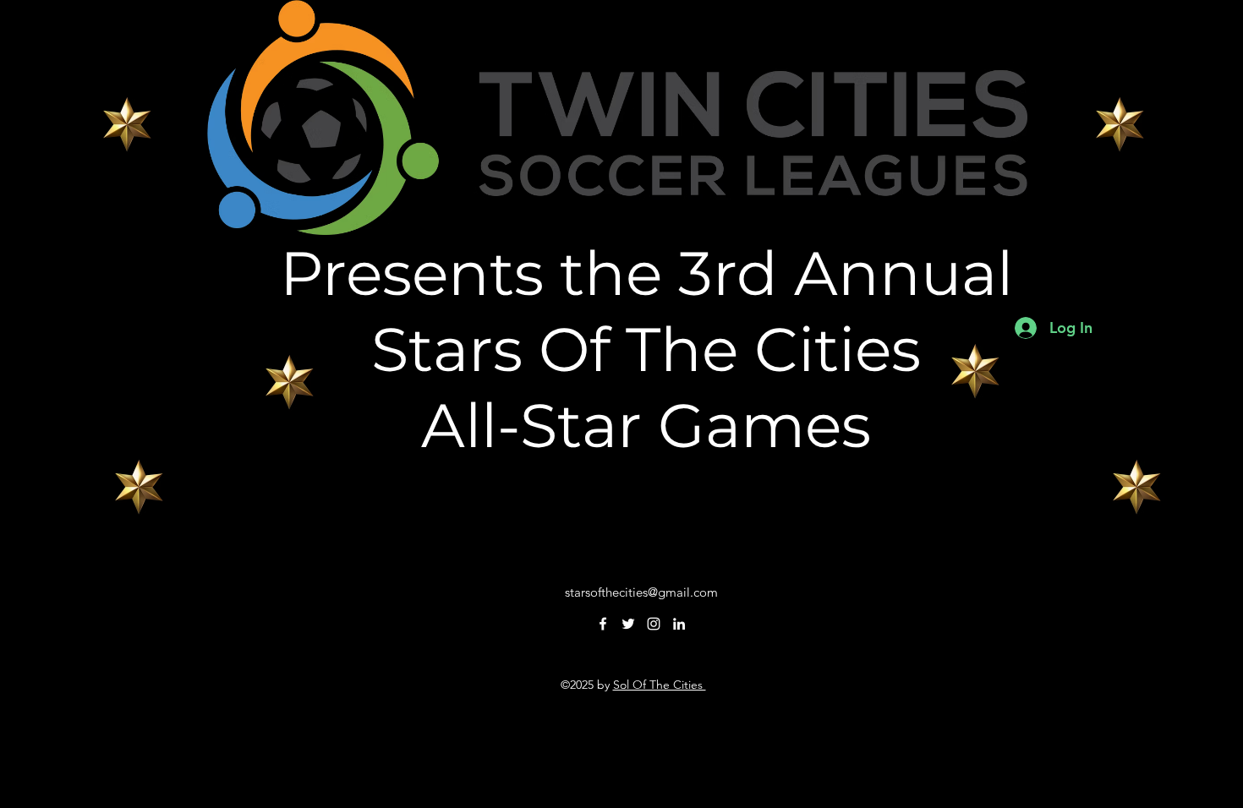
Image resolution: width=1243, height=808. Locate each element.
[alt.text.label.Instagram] (653, 623)
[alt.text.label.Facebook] (602, 623)
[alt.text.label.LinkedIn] (679, 623)
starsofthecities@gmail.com (641, 592)
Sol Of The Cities (659, 684)
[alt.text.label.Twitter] (628, 623)
